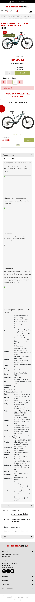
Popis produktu (8, 155)
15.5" (18, 145)
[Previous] (3, 40)
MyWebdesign (24, 597)
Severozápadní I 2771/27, (10, 554)
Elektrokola (16, 15)
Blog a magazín (7, 588)
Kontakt (4, 551)
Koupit (22, 73)
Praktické (5, 576)
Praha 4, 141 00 (7, 556)
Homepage (5, 15)
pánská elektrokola (21, 531)
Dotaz (5, 537)
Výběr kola (5, 584)
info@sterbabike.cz (13, 563)
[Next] (31, 40)
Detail (29, 140)
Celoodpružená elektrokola (10, 16)
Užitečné (5, 580)
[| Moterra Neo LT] (17, 182)
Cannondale (27, 16)
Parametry (6, 506)
